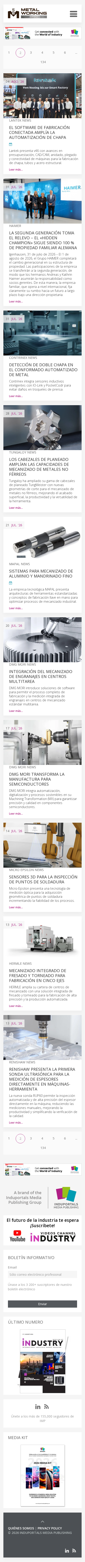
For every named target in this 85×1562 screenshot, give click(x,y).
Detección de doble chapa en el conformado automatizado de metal (43, 369)
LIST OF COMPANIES (23, 1537)
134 (43, 62)
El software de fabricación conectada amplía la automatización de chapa (39, 132)
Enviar (42, 1304)
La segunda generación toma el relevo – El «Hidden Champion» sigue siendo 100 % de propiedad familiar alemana (43, 240)
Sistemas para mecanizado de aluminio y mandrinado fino (41, 573)
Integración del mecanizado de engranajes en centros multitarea (40, 676)
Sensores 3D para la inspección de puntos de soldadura (43, 879)
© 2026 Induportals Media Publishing (40, 1533)
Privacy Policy (50, 1528)
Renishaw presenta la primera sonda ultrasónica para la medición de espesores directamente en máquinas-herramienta (42, 1079)
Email (12, 1267)
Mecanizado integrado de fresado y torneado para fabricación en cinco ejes (37, 975)
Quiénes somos (21, 1528)
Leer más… (16, 169)
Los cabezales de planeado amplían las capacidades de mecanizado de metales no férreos (39, 467)
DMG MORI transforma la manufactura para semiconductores (36, 779)
